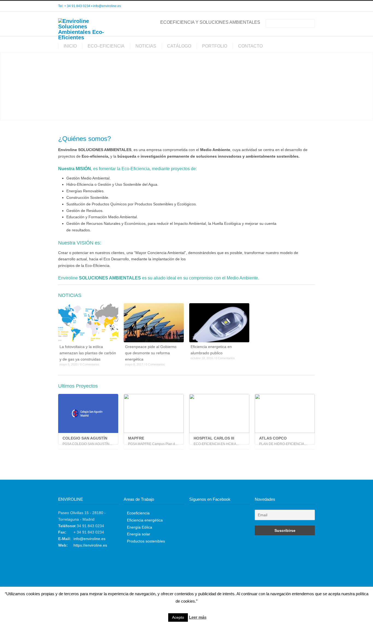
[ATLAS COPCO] (285, 413)
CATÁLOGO (179, 46)
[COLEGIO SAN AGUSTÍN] (88, 413)
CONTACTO (250, 46)
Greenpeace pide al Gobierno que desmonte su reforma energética (150, 352)
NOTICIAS (145, 46)
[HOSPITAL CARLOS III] (219, 413)
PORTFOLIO (214, 46)
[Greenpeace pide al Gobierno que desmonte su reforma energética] (154, 322)
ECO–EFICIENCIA (106, 46)
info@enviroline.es (107, 6)
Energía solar (138, 534)
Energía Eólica (139, 527)
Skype (298, 6)
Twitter (276, 6)
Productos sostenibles (146, 541)
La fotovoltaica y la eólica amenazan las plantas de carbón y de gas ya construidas (88, 352)
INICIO (70, 46)
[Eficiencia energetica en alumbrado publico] (219, 322)
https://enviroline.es (90, 545)
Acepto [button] (178, 617)
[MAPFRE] (154, 413)
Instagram (309, 6)
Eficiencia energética (145, 520)
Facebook (287, 6)
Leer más (197, 617)
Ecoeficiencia (138, 513)
